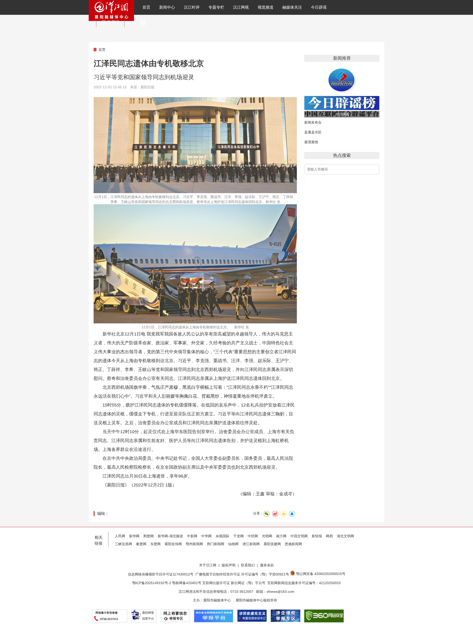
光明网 (267, 536)
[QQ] (291, 514)
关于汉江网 (207, 565)
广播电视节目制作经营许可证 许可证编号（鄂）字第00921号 (242, 574)
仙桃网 (233, 544)
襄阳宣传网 (173, 544)
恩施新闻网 (293, 544)
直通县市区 (312, 132)
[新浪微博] (275, 514)
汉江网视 (241, 7)
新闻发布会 (312, 122)
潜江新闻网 (251, 544)
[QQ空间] (283, 514)
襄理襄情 (311, 142)
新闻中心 (167, 7)
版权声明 (229, 565)
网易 (329, 536)
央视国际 (222, 536)
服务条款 (267, 565)
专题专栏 (216, 7)
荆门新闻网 (215, 544)
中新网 (192, 536)
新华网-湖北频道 (170, 536)
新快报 (317, 536)
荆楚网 (148, 536)
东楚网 (155, 544)
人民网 (120, 536)
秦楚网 (141, 544)
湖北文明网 (345, 536)
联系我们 (248, 565)
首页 (146, 7)
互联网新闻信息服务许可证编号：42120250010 (304, 583)
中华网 (206, 536)
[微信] (266, 514)
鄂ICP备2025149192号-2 (152, 583)
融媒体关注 (292, 7)
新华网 (134, 536)
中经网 (253, 536)
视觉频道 (265, 7)
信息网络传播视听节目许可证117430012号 (160, 574)
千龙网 (238, 536)
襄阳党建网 (272, 544)
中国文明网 (299, 536)
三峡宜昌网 (123, 544)
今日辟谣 (319, 7)
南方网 (281, 536)
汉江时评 (192, 7)
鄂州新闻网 (194, 544)
